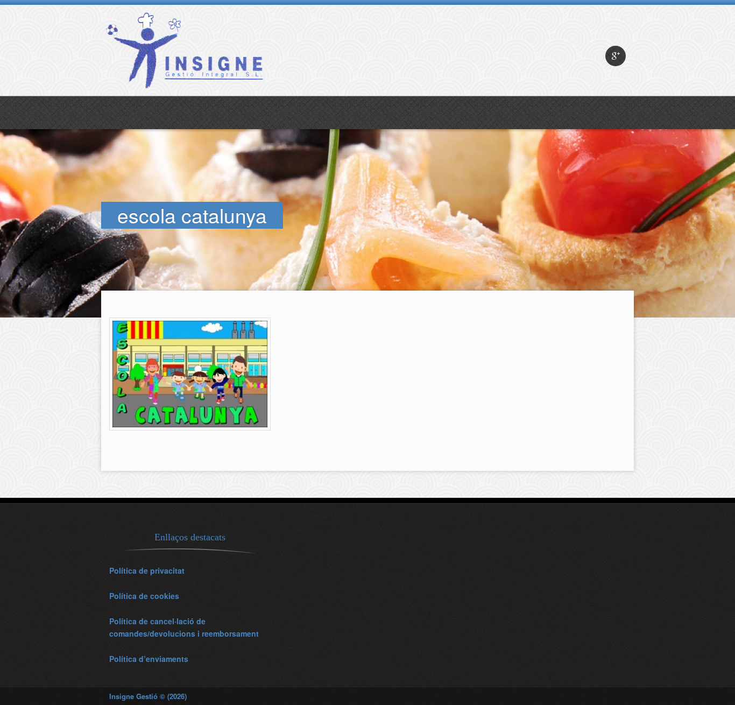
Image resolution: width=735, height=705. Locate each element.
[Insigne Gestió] (187, 93)
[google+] (615, 56)
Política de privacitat (147, 570)
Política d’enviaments (148, 658)
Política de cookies (144, 595)
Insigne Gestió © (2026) (148, 696)
